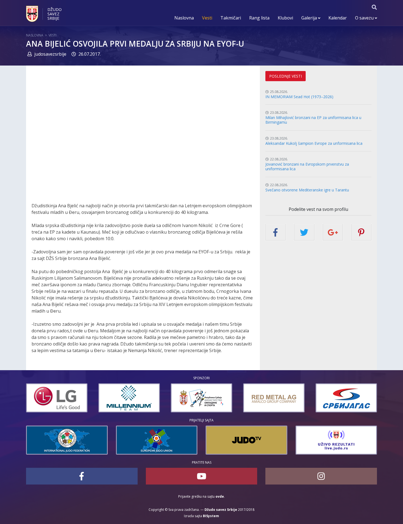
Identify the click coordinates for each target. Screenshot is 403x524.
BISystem (211, 516)
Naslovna (184, 18)
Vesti (207, 18)
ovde (219, 496)
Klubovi (285, 18)
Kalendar (337, 18)
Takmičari (230, 18)
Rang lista (259, 18)
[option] (76, 397)
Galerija (309, 18)
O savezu (365, 18)
